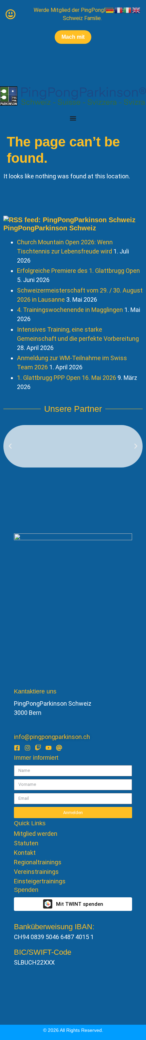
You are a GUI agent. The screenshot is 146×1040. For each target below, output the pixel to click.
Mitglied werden (35, 833)
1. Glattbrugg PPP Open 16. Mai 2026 (66, 377)
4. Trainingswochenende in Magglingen (70, 309)
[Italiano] (127, 9)
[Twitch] (38, 748)
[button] (10, 446)
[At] (59, 748)
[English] (136, 9)
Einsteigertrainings (40, 881)
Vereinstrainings (36, 871)
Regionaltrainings (37, 862)
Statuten (26, 843)
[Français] (118, 9)
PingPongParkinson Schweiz (49, 228)
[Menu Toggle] (73, 118)
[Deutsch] (110, 9)
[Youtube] (48, 748)
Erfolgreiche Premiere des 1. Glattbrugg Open (78, 270)
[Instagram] (27, 748)
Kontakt (25, 852)
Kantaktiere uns (35, 691)
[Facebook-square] (17, 748)
